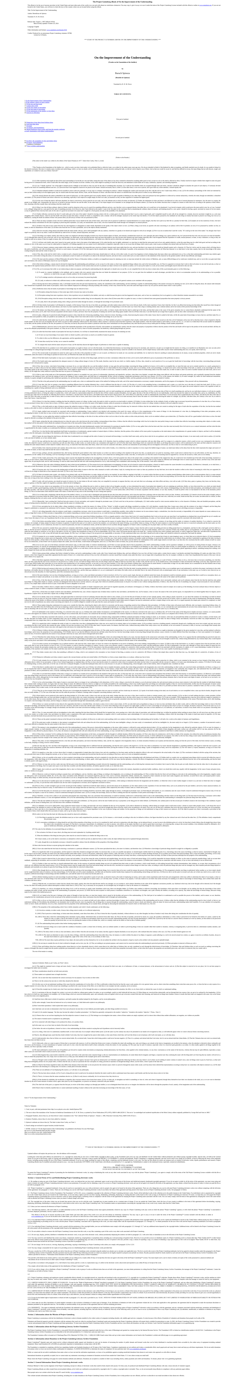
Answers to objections (33, 112)
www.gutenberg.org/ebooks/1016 (57, 30)
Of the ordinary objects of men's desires (37, 102)
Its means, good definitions (34, 142)
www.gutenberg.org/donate (137, 1349)
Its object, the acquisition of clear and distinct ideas (41, 141)
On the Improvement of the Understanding (38, 100)
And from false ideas (32, 124)
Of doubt (29, 126)
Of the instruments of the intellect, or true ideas (40, 111)
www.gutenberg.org (205, 5)
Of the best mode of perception (35, 109)
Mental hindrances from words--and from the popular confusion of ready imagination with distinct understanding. (44, 130)
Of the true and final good (34, 104)
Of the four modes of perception (36, 107)
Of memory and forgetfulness (35, 127)
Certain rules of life (32, 106)
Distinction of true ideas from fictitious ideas (39, 122)
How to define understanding (36, 146)
